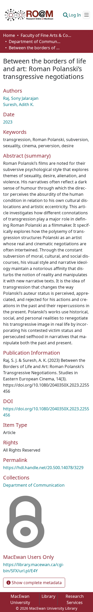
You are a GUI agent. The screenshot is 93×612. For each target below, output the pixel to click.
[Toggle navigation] (86, 15)
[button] (29, 15)
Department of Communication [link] (34, 41)
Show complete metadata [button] (36, 582)
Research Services (75, 599)
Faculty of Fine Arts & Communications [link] (46, 35)
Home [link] (9, 35)
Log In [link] (75, 15)
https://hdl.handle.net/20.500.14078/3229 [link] (43, 467)
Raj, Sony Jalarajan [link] (20, 98)
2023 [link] (7, 122)
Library (48, 596)
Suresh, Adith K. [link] (18, 104)
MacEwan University (20, 599)
